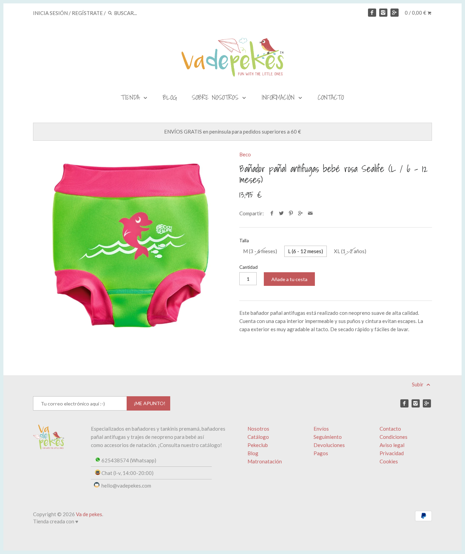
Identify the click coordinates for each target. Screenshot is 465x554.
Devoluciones (329, 445)
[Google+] (394, 13)
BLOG (170, 97)
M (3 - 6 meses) (260, 251)
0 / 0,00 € (416, 13)
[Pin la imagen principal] (291, 213)
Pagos (321, 453)
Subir (418, 384)
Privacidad (392, 453)
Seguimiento (328, 437)
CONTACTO (331, 97)
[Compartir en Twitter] (281, 213)
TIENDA (132, 97)
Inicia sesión (50, 13)
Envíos (321, 429)
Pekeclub (257, 445)
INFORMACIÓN (279, 97)
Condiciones (393, 437)
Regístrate (87, 13)
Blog (252, 453)
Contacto (390, 429)
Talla (244, 240)
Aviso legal (392, 445)
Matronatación (264, 461)
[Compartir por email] (310, 213)
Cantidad (248, 267)
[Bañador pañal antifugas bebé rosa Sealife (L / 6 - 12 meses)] (129, 247)
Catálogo (258, 437)
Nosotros (258, 429)
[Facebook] (372, 13)
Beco (245, 154)
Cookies (389, 461)
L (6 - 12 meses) (305, 251)
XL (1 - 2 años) (350, 251)
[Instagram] (383, 13)
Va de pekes (89, 514)
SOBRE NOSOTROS (216, 97)
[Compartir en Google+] (300, 213)
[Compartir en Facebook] (271, 213)
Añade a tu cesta (289, 279)
